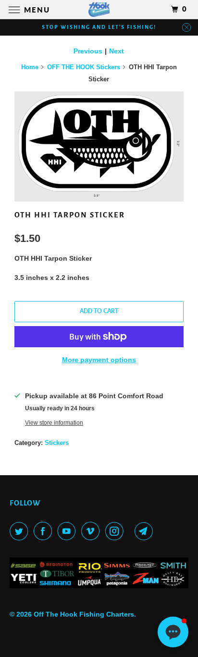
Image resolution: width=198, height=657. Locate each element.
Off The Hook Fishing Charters (84, 614)
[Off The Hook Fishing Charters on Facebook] (45, 531)
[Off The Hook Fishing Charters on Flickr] (131, 531)
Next (116, 51)
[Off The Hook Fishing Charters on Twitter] (21, 531)
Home (29, 67)
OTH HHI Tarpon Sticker (69, 215)
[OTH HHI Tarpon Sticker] (99, 146)
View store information (54, 422)
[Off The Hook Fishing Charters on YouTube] (68, 531)
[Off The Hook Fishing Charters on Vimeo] (92, 531)
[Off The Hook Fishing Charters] (99, 9)
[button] (173, 632)
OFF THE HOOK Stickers (83, 67)
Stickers (57, 442)
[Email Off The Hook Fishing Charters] (146, 531)
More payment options (99, 360)
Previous (88, 51)
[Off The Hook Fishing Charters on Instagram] (116, 531)
